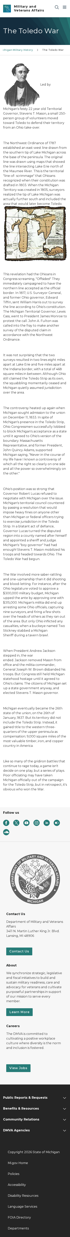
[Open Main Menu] (64, 7)
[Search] (56, 7)
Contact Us (19, 951)
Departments (18, 1228)
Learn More (19, 1012)
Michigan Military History (16, 49)
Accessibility (17, 1185)
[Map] (35, 233)
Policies (13, 1174)
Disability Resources (23, 1196)
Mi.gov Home (18, 1163)
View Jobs (18, 1068)
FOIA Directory (19, 1217)
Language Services (22, 1206)
